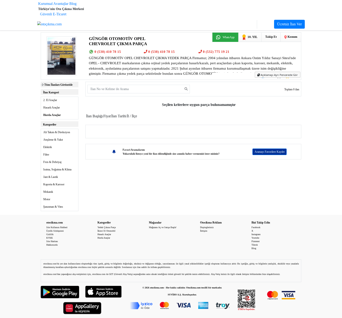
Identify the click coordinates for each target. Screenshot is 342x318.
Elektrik (47, 147)
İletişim (203, 231)
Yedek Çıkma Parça (106, 227)
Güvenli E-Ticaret (53, 14)
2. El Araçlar (50, 100)
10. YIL (253, 37)
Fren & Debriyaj (52, 162)
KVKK (49, 238)
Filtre (46, 154)
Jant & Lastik (50, 177)
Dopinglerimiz (207, 227)
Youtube (255, 238)
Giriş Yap (247, 24)
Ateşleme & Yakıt (53, 139)
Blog (73, 4)
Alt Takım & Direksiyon (56, 132)
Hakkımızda (51, 245)
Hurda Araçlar (52, 115)
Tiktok (254, 245)
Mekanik (48, 191)
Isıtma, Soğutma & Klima (57, 169)
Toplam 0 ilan (291, 89)
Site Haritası (52, 241)
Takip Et (271, 36)
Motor (46, 199)
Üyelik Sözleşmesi (55, 231)
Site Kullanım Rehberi (56, 227)
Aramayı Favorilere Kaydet (270, 151)
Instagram (256, 234)
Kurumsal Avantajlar (53, 4)
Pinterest (255, 241)
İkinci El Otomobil (106, 231)
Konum (292, 36)
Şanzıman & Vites (53, 206)
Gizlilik (50, 234)
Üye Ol (265, 24)
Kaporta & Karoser (53, 184)
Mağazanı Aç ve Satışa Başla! (162, 227)
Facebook (255, 227)
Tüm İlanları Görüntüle (58, 84)
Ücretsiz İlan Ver (289, 24)
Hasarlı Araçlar (51, 107)
